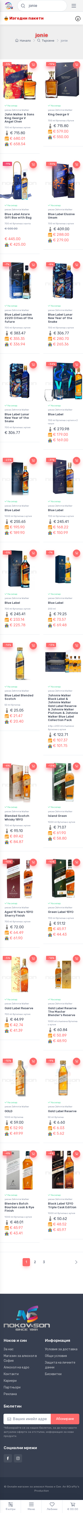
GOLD (8, 1111)
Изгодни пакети (26, 18)
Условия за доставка (61, 1349)
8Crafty (72, 1486)
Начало (25, 40)
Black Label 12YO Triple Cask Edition (62, 1205)
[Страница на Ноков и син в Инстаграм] (18, 1458)
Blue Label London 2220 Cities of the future (19, 318)
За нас (9, 1349)
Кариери (10, 1381)
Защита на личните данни (60, 1365)
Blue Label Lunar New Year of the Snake (60, 318)
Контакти (11, 1374)
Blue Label (55, 414)
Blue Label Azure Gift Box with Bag (18, 215)
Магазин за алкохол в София (20, 1358)
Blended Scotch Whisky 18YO (17, 817)
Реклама (10, 1394)
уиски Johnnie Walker (17, 110)
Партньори (12, 1387)
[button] (33, 64)
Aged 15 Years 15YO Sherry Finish (19, 913)
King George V (58, 114)
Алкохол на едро (16, 1367)
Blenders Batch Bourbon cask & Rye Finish (19, 1207)
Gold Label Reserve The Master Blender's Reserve (62, 1011)
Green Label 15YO (60, 912)
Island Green (57, 816)
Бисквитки (53, 1374)
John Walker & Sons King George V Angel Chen (19, 118)
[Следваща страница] (75, 1262)
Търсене (48, 40)
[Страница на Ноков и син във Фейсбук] (8, 1458)
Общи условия (56, 1356)
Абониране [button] (65, 1419)
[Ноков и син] (27, 1318)
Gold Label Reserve (19, 1008)
